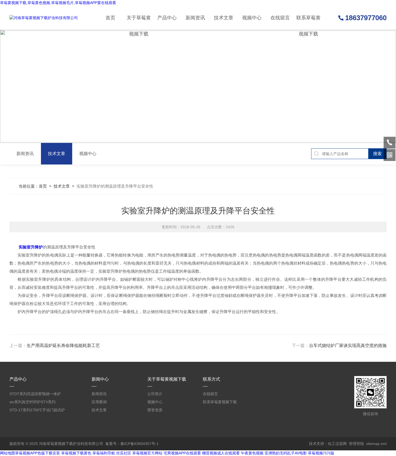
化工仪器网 (337, 443)
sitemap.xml (376, 443)
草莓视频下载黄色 (76, 453)
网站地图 (7, 453)
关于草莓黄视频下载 (139, 22)
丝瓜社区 (123, 453)
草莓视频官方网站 (147, 453)
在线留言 (280, 17)
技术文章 (223, 17)
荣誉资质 (154, 410)
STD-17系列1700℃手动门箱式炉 (37, 410)
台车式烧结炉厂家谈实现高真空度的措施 (348, 345)
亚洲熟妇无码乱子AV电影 (286, 453)
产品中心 (167, 17)
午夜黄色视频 (252, 453)
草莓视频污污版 (321, 453)
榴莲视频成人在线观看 (221, 453)
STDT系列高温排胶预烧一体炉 (35, 394)
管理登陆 (356, 443)
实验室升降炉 (31, 247)
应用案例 (99, 402)
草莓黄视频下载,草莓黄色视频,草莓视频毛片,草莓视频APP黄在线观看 (58, 3)
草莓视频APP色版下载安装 (37, 453)
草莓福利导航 (103, 453)
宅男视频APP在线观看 (182, 453)
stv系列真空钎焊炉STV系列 (32, 402)
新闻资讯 (195, 17)
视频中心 (252, 17)
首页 (110, 17)
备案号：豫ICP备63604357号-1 (132, 443)
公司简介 (154, 394)
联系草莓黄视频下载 (308, 22)
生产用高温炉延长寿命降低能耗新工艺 (63, 345)
